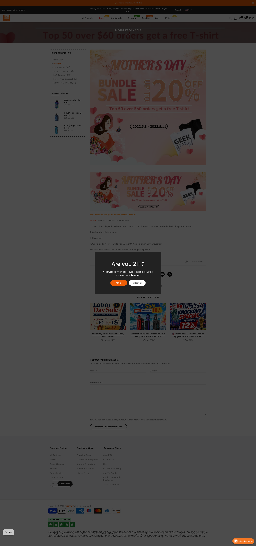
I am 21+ (119, 283)
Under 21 (137, 283)
